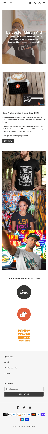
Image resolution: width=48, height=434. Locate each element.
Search (7, 374)
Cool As (7, 3)
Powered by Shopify (29, 426)
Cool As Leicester (10, 368)
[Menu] (44, 3)
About (6, 362)
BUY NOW (8, 141)
